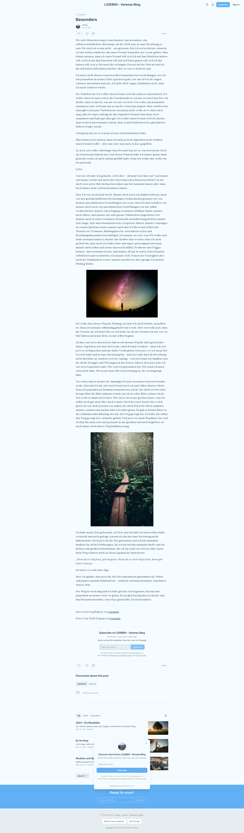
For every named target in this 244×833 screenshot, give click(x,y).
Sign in (236, 4)
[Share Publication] (212, 4)
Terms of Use (134, 776)
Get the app (134, 821)
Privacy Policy (141, 778)
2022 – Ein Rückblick (88, 722)
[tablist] (87, 683)
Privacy (118, 815)
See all (81, 776)
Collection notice (136, 815)
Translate (81, 15)
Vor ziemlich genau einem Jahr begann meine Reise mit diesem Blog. (106, 726)
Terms (125, 815)
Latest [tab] (85, 715)
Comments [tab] (81, 684)
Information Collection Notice (121, 778)
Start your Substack (115, 821)
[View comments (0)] (87, 33)
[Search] (207, 4)
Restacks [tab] (92, 684)
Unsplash (113, 611)
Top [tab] (78, 715)
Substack (109, 827)
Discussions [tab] (95, 715)
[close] (146, 743)
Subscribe (223, 4)
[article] (122, 728)
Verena (85, 25)
